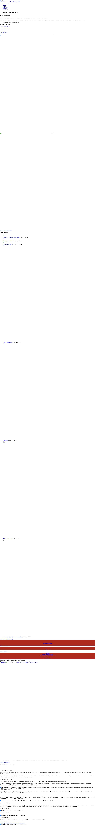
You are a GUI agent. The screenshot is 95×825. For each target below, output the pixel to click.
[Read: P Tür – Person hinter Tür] (4, 239)
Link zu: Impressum (4, 646)
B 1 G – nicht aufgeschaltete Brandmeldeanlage (12, 636)
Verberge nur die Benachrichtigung (17, 823)
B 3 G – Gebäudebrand (7, 342)
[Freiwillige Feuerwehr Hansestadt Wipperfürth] (10, 1)
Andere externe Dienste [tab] (5, 802)
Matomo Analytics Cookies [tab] (5, 789)
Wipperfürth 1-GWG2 (5, 26)
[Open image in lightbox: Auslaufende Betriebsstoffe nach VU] (52, 133)
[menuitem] (49, 4)
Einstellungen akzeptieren (5, 823)
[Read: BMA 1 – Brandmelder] (4, 442)
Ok (0, 762)
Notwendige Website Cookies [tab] (6, 779)
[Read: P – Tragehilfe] (4, 344)
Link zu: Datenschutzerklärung (6, 639)
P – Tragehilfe (5, 440)
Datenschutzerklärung (4, 821)
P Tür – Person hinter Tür (8, 240)
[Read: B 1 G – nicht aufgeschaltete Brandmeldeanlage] (4, 540)
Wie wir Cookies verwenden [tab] (6, 770)
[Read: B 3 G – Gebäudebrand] (4, 245)
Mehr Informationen (5, 762)
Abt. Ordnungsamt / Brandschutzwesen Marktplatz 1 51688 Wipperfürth (47, 656)
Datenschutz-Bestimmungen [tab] (6, 817)
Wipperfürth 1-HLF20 (5, 28)
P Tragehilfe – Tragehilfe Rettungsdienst (11, 237)
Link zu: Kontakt (3, 651)
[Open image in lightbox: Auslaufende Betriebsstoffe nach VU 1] (52, 35)
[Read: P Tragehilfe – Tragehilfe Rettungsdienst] (4, 235)
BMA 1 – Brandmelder (7, 538)
